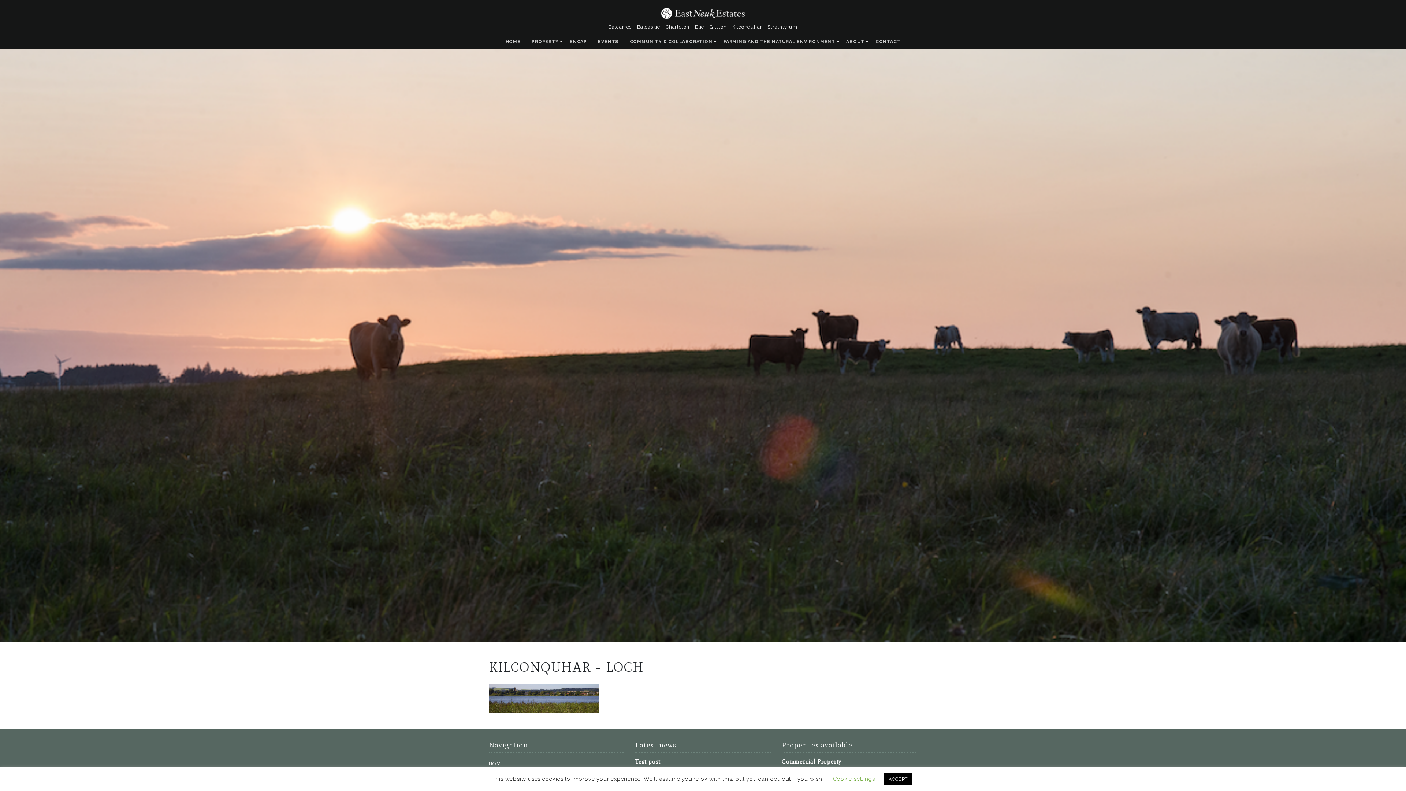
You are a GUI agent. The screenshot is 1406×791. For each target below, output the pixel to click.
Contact (888, 41)
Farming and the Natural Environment (779, 41)
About (855, 41)
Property (545, 41)
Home (513, 41)
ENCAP (578, 41)
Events (608, 41)
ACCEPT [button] (898, 779)
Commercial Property (811, 761)
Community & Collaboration (671, 41)
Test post (648, 761)
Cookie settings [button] (854, 779)
